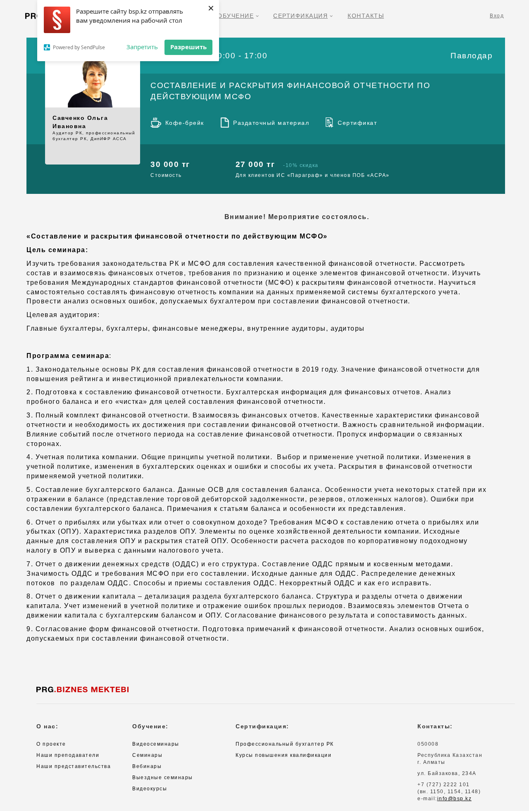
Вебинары (147, 766)
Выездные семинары (162, 777)
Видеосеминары (155, 744)
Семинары (147, 755)
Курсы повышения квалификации (283, 755)
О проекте (51, 744)
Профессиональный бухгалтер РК (285, 744)
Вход (497, 16)
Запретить (142, 47)
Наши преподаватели (67, 755)
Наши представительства (73, 766)
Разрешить (188, 47)
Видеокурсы (149, 789)
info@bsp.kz (454, 798)
